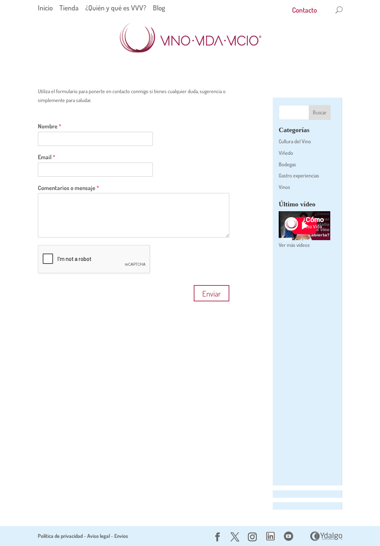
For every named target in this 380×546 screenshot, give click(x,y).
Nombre (49, 126)
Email (46, 157)
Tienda (69, 7)
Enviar (211, 293)
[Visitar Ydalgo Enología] (326, 539)
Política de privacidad (60, 536)
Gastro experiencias (299, 175)
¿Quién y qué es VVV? (115, 7)
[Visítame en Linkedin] (270, 539)
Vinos (284, 187)
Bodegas (287, 164)
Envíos (121, 536)
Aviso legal (98, 536)
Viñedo (286, 153)
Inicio (45, 7)
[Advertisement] (304, 367)
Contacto (304, 10)
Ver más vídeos (294, 245)
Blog (159, 7)
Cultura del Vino (295, 141)
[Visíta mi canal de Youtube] (288, 539)
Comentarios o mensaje (68, 188)
